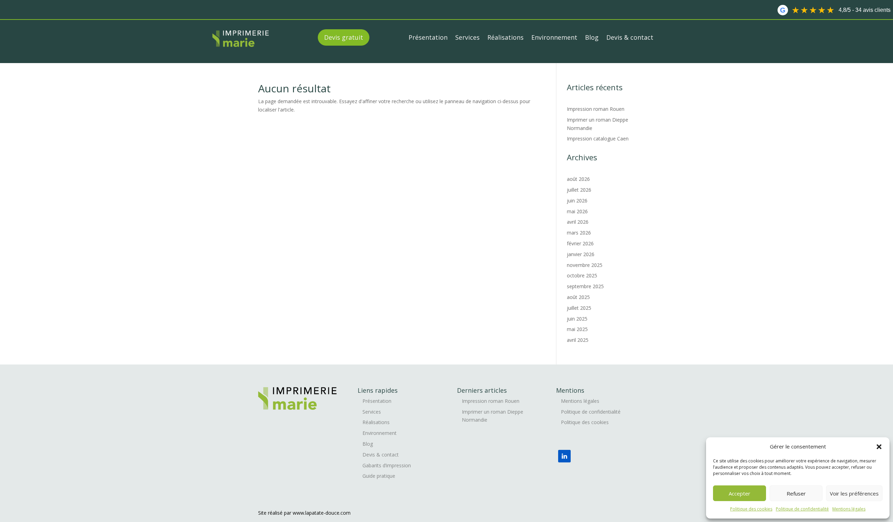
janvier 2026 (580, 254)
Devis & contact (629, 37)
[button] (879, 446)
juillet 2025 (579, 308)
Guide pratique (378, 476)
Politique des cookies (751, 509)
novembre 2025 (584, 265)
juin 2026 (577, 200)
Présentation (428, 37)
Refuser (796, 493)
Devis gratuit (343, 37)
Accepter (739, 493)
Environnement (554, 37)
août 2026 (578, 179)
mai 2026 (577, 211)
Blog (592, 37)
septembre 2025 (585, 286)
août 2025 (578, 297)
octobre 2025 (582, 275)
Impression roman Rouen (596, 109)
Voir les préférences (854, 493)
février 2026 (580, 243)
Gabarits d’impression (386, 465)
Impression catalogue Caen (598, 138)
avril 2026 (577, 221)
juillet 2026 (579, 189)
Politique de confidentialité (802, 509)
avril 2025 (577, 340)
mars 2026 (579, 232)
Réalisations (505, 37)
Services (467, 37)
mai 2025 (577, 329)
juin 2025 (577, 318)
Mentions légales (848, 509)
